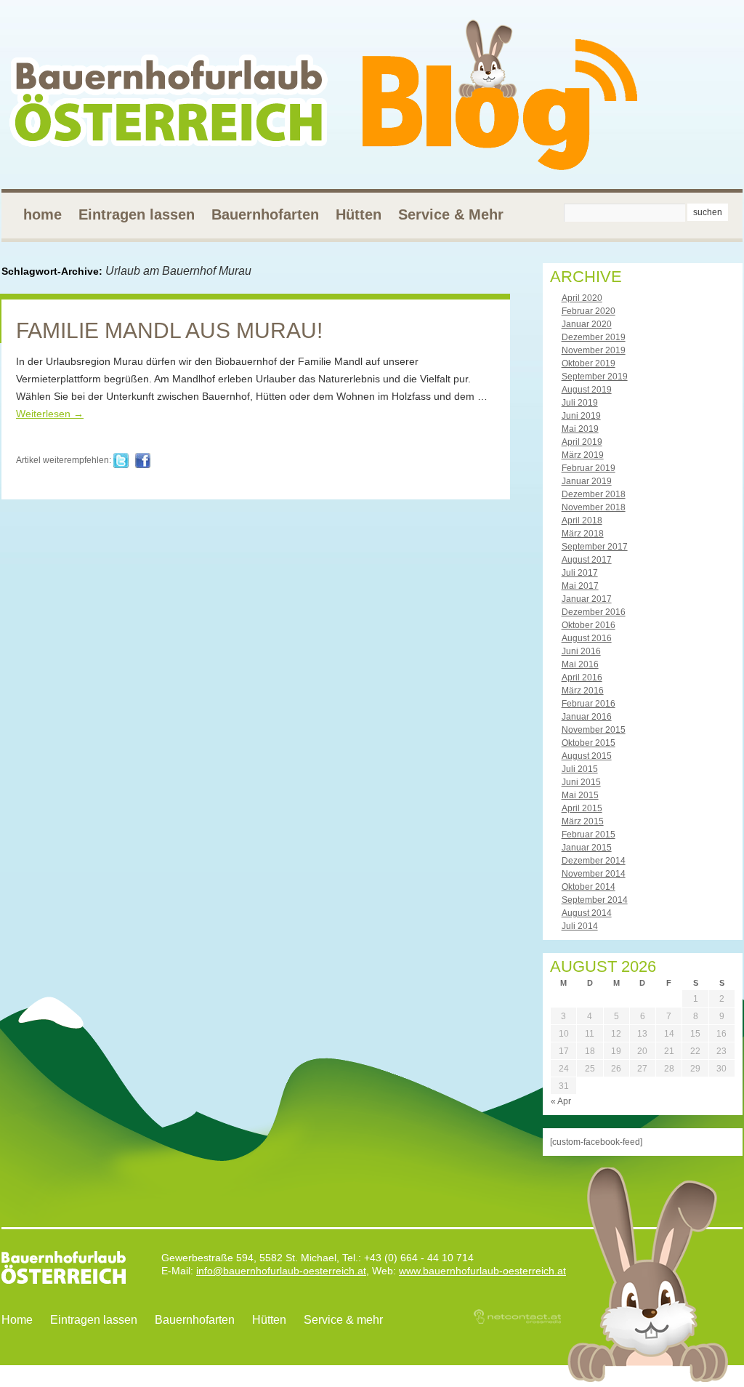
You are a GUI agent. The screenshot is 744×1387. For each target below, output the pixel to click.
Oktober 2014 (588, 887)
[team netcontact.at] (517, 1321)
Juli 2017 (580, 573)
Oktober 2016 (588, 625)
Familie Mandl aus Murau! (169, 330)
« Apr (561, 1101)
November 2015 (594, 730)
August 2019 (587, 390)
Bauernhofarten (265, 214)
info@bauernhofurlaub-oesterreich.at (281, 1271)
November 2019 (594, 350)
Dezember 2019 (594, 337)
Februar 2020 (588, 311)
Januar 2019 (587, 481)
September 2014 (595, 900)
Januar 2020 (587, 324)
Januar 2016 (587, 717)
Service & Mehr (451, 214)
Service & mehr (343, 1320)
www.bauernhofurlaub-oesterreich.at (482, 1271)
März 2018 (583, 533)
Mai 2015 (580, 795)
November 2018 (594, 507)
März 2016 (583, 691)
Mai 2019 (580, 429)
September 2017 (595, 547)
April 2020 (582, 298)
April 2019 (582, 442)
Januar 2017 (587, 599)
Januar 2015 (587, 848)
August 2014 (587, 913)
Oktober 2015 (588, 743)
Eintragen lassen (136, 214)
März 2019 (583, 455)
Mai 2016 (580, 664)
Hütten (358, 214)
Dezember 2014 (594, 861)
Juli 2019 (580, 403)
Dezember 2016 (594, 612)
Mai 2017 (580, 586)
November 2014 (594, 874)
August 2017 (587, 560)
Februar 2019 (588, 468)
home (42, 214)
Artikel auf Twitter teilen (121, 460)
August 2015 (587, 756)
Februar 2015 (588, 834)
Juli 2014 (580, 926)
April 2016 (582, 677)
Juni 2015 (581, 782)
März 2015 (583, 821)
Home (17, 1320)
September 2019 (595, 376)
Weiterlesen (50, 413)
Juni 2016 (581, 651)
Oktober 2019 (588, 363)
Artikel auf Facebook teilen (142, 460)
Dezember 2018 (594, 494)
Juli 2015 (580, 769)
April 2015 (582, 808)
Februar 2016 (588, 704)
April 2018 (582, 520)
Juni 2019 (581, 416)
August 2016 (587, 638)
